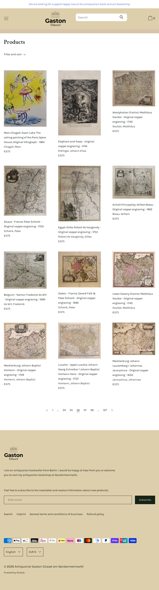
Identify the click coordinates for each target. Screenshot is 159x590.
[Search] (122, 17)
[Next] (112, 410)
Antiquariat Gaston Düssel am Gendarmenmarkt (49, 566)
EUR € (32, 552)
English (11, 552)
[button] (151, 18)
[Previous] (47, 410)
